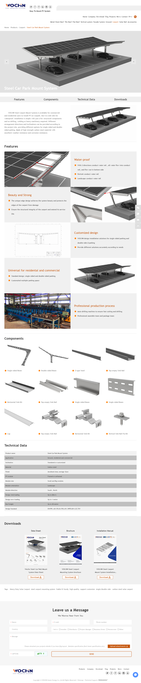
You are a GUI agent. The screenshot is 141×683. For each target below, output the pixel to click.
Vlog (106, 17)
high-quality (74, 589)
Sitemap (80, 680)
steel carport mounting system (43, 589)
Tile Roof (68, 22)
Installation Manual (105, 531)
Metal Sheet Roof (57, 22)
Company (91, 17)
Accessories (132, 22)
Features (19, 99)
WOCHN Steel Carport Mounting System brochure (70, 570)
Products (14, 27)
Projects (112, 17)
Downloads (120, 99)
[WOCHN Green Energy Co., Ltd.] (15, 6)
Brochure (71, 531)
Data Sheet (36, 531)
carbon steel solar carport (122, 589)
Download (100, 17)
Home (85, 17)
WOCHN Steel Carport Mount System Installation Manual (105, 571)
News (119, 17)
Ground (109, 22)
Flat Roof (76, 22)
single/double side (103, 589)
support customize (87, 589)
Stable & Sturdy (62, 589)
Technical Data (86, 99)
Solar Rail (123, 22)
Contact (125, 17)
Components (51, 99)
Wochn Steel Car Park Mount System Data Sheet (36, 570)
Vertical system (86, 22)
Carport (115, 22)
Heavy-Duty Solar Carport (20, 589)
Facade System (99, 22)
